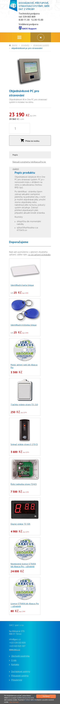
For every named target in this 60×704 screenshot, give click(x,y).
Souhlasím (46, 696)
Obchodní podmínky (20, 656)
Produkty (25, 45)
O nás (13, 660)
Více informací (13, 702)
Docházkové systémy (20, 671)
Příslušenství (16, 679)
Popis (15, 154)
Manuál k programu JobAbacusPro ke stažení (29, 162)
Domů (14, 45)
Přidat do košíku (32, 141)
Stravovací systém (41, 45)
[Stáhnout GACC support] (28, 28)
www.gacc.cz (14, 649)
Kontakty (15, 664)
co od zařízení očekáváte (39, 254)
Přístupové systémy (19, 675)
